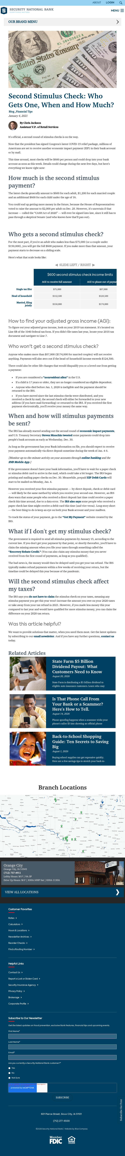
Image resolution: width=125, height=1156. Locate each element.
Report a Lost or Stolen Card (23, 979)
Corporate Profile (17, 1004)
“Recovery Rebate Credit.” (24, 551)
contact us (107, 636)
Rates (11, 918)
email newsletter (44, 636)
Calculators (14, 925)
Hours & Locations (17, 931)
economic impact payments (97, 431)
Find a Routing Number (20, 950)
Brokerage (13, 998)
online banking (91, 458)
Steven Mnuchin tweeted (57, 435)
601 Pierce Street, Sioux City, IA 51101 (61, 1114)
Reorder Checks (16, 943)
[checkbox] (62, 1073)
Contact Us (14, 973)
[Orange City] (99, 873)
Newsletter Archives (18, 937)
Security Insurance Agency (22, 985)
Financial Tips (24, 111)
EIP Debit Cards (97, 477)
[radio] (62, 1068)
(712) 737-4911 (12, 873)
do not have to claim (41, 596)
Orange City (13, 865)
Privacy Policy (15, 991)
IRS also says (73, 501)
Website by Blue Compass (76, 1129)
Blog (11, 111)
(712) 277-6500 (61, 1121)
